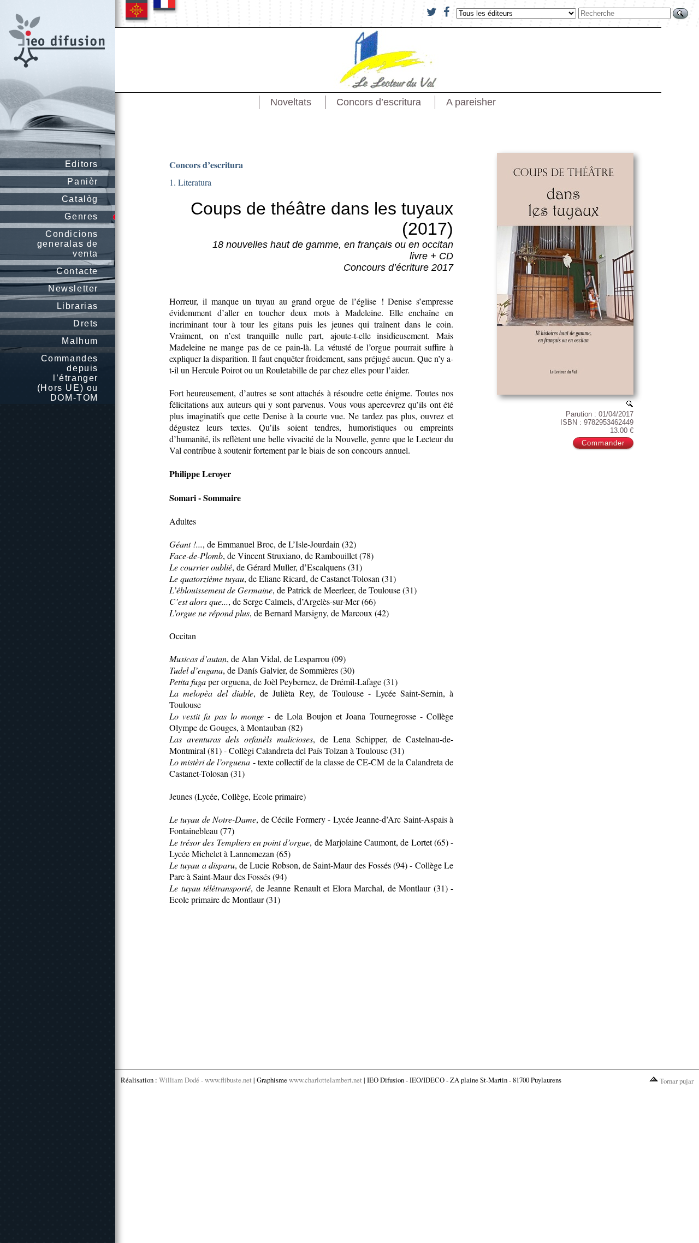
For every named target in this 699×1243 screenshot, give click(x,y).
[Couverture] (629, 403)
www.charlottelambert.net (325, 1080)
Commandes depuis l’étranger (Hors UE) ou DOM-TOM (67, 378)
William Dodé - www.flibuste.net (205, 1080)
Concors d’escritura (378, 102)
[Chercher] (680, 13)
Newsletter (73, 288)
